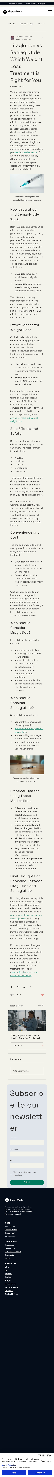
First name (14, 1138)
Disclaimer (9, 1291)
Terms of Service (11, 1287)
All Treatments (10, 1236)
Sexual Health (10, 1233)
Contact (8, 1277)
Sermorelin (9, 1255)
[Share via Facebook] (11, 987)
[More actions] (42, 37)
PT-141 (7, 1258)
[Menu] (50, 12)
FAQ (6, 1270)
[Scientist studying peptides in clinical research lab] (27, 1020)
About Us (8, 1274)
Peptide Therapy (26, 24)
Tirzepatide (9, 1245)
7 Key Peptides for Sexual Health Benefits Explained (25, 1037)
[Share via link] (30, 987)
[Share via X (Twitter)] (17, 987)
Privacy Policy (10, 1284)
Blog (7, 1267)
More (40, 24)
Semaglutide (10, 1248)
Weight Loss (10, 1226)
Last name (14, 1149)
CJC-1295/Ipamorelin (13, 1252)
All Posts (11, 24)
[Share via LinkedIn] (24, 987)
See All (41, 1005)
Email (12, 1160)
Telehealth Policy (11, 1294)
